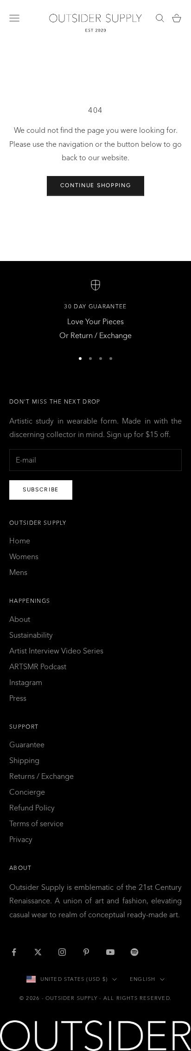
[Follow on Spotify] (134, 952)
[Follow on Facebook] (14, 952)
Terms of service (36, 823)
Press (17, 698)
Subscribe (41, 489)
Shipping (24, 760)
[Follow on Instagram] (62, 952)
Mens (18, 572)
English (142, 979)
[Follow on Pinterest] (86, 952)
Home (19, 540)
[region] (95, 311)
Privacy (20, 839)
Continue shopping (95, 185)
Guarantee (27, 744)
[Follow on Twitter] (38, 952)
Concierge (27, 791)
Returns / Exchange (41, 776)
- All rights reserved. (135, 998)
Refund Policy (32, 807)
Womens (23, 556)
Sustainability (31, 635)
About (19, 619)
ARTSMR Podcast (37, 666)
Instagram (25, 682)
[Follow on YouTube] (110, 952)
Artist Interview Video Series (56, 650)
